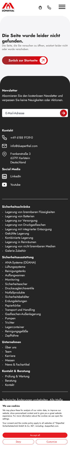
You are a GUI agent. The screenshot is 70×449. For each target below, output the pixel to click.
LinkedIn (15, 176)
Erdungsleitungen (16, 301)
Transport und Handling (20, 310)
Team (8, 351)
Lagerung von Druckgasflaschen (25, 225)
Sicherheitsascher (16, 284)
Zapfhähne (12, 335)
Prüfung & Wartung (17, 376)
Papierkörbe (13, 305)
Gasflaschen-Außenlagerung (23, 314)
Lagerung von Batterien (19, 216)
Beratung (10, 380)
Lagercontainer (14, 327)
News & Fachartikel (17, 364)
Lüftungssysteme (15, 267)
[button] (53, 7)
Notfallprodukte (15, 292)
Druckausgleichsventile (19, 288)
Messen (10, 360)
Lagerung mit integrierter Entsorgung (28, 229)
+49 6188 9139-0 (21, 137)
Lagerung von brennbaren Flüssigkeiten (30, 212)
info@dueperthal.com (24, 146)
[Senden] (63, 113)
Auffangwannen (15, 275)
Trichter (9, 322)
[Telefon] (49, 7)
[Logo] (8, 7)
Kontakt (9, 385)
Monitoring (12, 279)
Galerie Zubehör (15, 250)
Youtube (15, 184)
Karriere (10, 356)
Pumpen (10, 318)
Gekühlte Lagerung (17, 233)
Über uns (10, 347)
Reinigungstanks (15, 271)
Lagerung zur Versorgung (21, 220)
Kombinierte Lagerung (19, 238)
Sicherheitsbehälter (17, 297)
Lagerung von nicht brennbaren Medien (30, 246)
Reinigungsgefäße (16, 331)
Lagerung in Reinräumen (20, 242)
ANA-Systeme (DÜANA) (20, 262)
